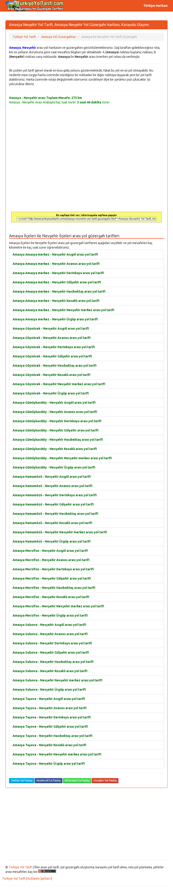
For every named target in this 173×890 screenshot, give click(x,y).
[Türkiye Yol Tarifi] (34, 5)
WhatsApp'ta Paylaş (77, 780)
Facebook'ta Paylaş (48, 780)
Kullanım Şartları (39, 878)
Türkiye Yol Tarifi (20, 867)
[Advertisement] (86, 824)
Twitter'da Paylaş (21, 780)
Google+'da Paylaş (105, 780)
